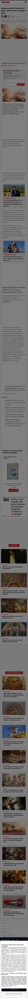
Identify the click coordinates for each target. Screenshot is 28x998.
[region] (14, 969)
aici (10, 964)
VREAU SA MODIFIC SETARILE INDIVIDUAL (14, 993)
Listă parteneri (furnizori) (6, 986)
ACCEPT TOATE (14, 989)
